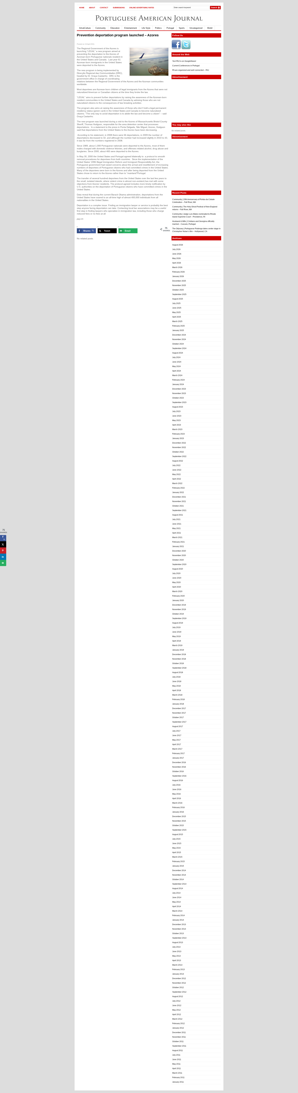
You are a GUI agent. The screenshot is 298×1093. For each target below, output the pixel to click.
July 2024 (176, 357)
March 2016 (177, 803)
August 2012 (177, 996)
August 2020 (177, 569)
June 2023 (176, 416)
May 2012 (176, 1010)
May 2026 (176, 258)
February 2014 (178, 915)
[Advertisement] (196, 100)
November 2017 (179, 713)
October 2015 (178, 825)
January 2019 (178, 650)
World (209, 28)
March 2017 (177, 749)
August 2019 (177, 623)
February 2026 (178, 272)
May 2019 (176, 636)
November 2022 (179, 447)
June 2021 (176, 524)
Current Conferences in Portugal (186, 66)
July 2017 (176, 731)
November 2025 (179, 285)
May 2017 (176, 740)
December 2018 (179, 654)
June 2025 (176, 308)
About (92, 8)
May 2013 (176, 956)
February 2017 (178, 753)
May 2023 (176, 420)
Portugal (170, 28)
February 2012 (178, 1023)
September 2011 (179, 1046)
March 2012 (177, 1019)
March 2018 (177, 695)
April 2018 (176, 690)
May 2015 (176, 848)
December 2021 (179, 497)
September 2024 (179, 348)
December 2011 (179, 1032)
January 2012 (178, 1028)
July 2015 (176, 839)
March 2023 (177, 429)
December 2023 (179, 389)
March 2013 (177, 965)
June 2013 (176, 951)
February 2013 (178, 969)
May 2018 (176, 686)
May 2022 (176, 474)
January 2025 (178, 330)
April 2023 (176, 425)
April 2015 (176, 852)
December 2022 (179, 443)
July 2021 (176, 519)
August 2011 (177, 1050)
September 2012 (179, 992)
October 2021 (178, 506)
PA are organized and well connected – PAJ (190, 70)
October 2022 (178, 452)
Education (115, 28)
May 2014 (176, 902)
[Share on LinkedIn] (3, 557)
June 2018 (176, 681)
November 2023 (179, 393)
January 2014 (178, 920)
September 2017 (179, 722)
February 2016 (178, 807)
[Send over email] (3, 563)
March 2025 (177, 321)
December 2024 (179, 335)
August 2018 (177, 672)
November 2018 (179, 659)
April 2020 (176, 587)
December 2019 (179, 605)
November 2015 (179, 821)
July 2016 (176, 785)
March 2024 (177, 375)
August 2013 (177, 942)
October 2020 (178, 560)
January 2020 (178, 600)
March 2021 (177, 537)
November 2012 (179, 983)
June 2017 (176, 735)
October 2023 (178, 398)
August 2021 (177, 515)
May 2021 (176, 528)
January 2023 (178, 438)
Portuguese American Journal (149, 18)
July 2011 (176, 1055)
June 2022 (176, 470)
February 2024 (178, 380)
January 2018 (178, 704)
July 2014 (176, 893)
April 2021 (176, 533)
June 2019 (176, 632)
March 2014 (177, 911)
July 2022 (176, 465)
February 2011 (178, 1077)
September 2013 (179, 938)
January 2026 (178, 276)
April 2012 (176, 1014)
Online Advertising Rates (141, 8)
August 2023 (177, 407)
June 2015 (176, 843)
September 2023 (179, 402)
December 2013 (179, 924)
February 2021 (178, 542)
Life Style (146, 28)
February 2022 (178, 488)
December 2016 (179, 762)
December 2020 (179, 551)
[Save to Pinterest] (3, 551)
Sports (182, 28)
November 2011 (179, 1037)
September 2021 (179, 510)
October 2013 (178, 933)
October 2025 (178, 290)
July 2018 (176, 677)
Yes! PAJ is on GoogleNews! (184, 61)
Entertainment (130, 28)
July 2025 (176, 303)
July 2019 (176, 627)
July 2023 (176, 411)
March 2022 (177, 483)
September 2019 (179, 618)
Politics (158, 28)
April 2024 (176, 371)
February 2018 (178, 699)
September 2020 (179, 564)
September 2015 (179, 830)
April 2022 (176, 479)
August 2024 (177, 353)
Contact (104, 8)
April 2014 (176, 906)
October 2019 (178, 614)
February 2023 (178, 434)
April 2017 (176, 744)
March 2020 (177, 591)
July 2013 (176, 947)
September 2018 (179, 668)
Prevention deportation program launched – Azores (118, 35)
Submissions (119, 8)
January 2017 (178, 758)
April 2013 (176, 960)
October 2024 (178, 344)
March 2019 (177, 645)
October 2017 (178, 717)
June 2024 (176, 362)
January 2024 (178, 384)
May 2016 (176, 794)
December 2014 (179, 870)
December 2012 (179, 978)
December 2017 (179, 708)
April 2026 (176, 263)
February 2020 (178, 596)
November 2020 (179, 555)
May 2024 (176, 366)
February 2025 (178, 326)
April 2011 (176, 1068)
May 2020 (176, 582)
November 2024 (179, 339)
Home (81, 8)
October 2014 (178, 879)
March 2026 (177, 267)
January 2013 (178, 974)
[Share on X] (3, 544)
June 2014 (176, 897)
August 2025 (177, 299)
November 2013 (179, 929)
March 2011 (177, 1073)
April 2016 (176, 798)
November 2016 (179, 767)
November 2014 (179, 875)
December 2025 (179, 281)
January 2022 (178, 492)
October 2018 (178, 663)
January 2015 (178, 866)
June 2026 (176, 254)
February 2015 (178, 861)
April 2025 (176, 317)
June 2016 (176, 789)
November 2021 (179, 501)
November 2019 (179, 609)
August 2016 (177, 780)
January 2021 (178, 546)
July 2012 (176, 1001)
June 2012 (176, 1005)
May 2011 (176, 1064)
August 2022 (177, 461)
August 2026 (177, 245)
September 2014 (179, 884)
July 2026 (176, 249)
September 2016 (179, 776)
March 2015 (177, 857)
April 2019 (176, 641)
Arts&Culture (85, 28)
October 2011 (178, 1041)
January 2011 (178, 1082)
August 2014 (177, 888)
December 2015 (179, 816)
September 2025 (179, 294)
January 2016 (178, 812)
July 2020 (176, 573)
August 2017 (177, 726)
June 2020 (176, 578)
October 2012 (178, 987)
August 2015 (177, 834)
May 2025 (176, 312)
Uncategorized (196, 28)
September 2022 (179, 456)
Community (100, 28)
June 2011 (176, 1059)
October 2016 (178, 771)
